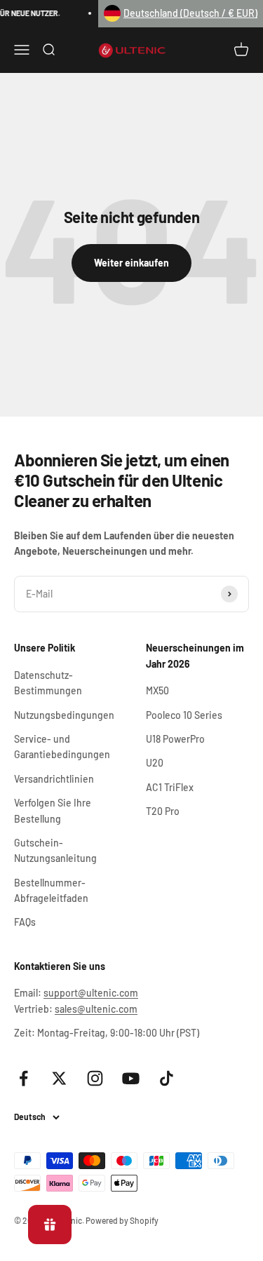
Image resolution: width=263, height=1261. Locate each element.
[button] (180, 13)
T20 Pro (163, 811)
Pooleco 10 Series (184, 715)
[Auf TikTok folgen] (166, 1078)
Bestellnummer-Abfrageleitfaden (51, 890)
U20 (154, 763)
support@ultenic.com (90, 993)
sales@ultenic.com (96, 1009)
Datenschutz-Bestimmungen (48, 682)
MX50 (157, 690)
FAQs (25, 922)
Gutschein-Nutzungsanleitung (55, 850)
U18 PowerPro (175, 739)
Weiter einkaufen (131, 263)
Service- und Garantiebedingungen (62, 746)
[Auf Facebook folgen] (23, 1078)
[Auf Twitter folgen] (59, 1078)
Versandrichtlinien (54, 779)
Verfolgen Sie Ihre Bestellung (52, 810)
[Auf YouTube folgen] (130, 1078)
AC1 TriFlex (170, 787)
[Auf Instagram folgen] (95, 1078)
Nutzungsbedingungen (64, 715)
